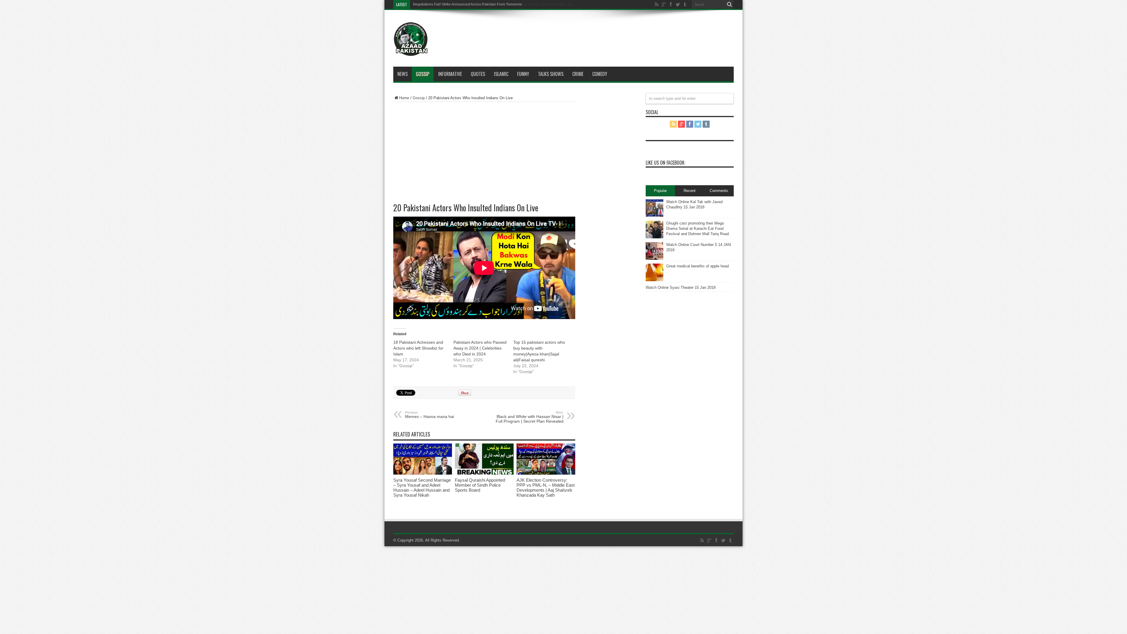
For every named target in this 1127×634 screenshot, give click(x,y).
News (402, 73)
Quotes (478, 73)
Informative (450, 73)
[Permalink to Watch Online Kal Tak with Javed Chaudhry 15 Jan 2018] (654, 215)
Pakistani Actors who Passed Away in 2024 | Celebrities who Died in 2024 (480, 348)
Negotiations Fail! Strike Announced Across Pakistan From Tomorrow (467, 4)
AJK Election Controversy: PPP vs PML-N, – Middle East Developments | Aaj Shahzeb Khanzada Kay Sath (546, 488)
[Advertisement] (581, 30)
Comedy (599, 73)
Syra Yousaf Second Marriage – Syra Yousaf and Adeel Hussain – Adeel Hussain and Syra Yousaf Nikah (422, 488)
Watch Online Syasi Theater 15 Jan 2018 (681, 287)
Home (404, 98)
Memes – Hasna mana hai (429, 415)
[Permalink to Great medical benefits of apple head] (654, 280)
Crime (577, 73)
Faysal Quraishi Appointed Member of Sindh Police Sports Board (480, 485)
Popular (660, 190)
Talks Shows (551, 73)
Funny (523, 73)
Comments (719, 190)
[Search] (729, 4)
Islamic (501, 73)
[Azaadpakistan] (410, 52)
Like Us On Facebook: (665, 162)
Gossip (422, 73)
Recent (690, 190)
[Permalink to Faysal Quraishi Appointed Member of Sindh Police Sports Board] (484, 473)
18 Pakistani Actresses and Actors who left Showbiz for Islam (418, 348)
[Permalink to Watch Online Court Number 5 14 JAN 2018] (654, 258)
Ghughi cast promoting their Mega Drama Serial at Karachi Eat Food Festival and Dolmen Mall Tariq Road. (698, 228)
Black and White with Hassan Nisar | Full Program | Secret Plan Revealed (530, 417)
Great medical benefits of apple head (697, 266)
